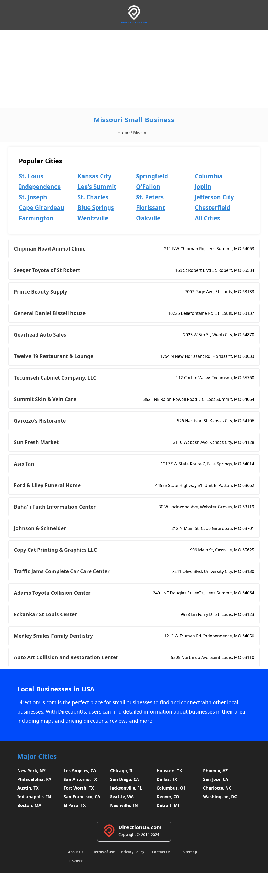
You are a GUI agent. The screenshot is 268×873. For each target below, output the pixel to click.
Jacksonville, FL (126, 788)
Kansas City (94, 176)
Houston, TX (169, 771)
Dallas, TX (167, 779)
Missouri (141, 132)
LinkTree (76, 861)
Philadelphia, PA (34, 779)
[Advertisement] (134, 69)
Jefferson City (214, 197)
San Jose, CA (215, 779)
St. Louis (31, 176)
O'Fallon (148, 187)
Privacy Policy (132, 851)
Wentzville (92, 218)
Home (124, 132)
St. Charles (92, 197)
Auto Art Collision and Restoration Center (66, 657)
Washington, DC (220, 797)
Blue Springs (95, 208)
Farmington (36, 218)
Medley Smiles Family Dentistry (53, 635)
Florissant (150, 208)
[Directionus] (134, 22)
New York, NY (31, 771)
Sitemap (190, 851)
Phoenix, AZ (215, 771)
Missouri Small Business (134, 119)
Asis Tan (24, 463)
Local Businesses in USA (55, 689)
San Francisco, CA (82, 797)
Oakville (148, 218)
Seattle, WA (122, 797)
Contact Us (161, 851)
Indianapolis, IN (34, 797)
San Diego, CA (124, 779)
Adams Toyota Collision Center (52, 592)
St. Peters (150, 197)
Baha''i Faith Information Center (55, 506)
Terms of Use (104, 851)
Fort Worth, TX (79, 788)
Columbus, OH (172, 788)
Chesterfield (212, 208)
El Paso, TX (75, 805)
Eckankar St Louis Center (45, 614)
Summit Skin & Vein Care (45, 399)
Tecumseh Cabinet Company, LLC (55, 377)
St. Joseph (33, 197)
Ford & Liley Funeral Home (47, 485)
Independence (40, 187)
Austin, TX (28, 788)
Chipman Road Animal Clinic (49, 248)
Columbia (209, 176)
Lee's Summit (96, 187)
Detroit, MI (168, 805)
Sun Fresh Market (36, 442)
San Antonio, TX (80, 779)
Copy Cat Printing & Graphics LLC (55, 549)
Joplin (203, 187)
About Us (75, 851)
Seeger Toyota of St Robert (47, 270)
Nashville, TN (124, 805)
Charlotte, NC (217, 788)
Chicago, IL (121, 771)
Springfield (152, 176)
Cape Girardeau (41, 208)
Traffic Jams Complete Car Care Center (62, 571)
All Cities (207, 218)
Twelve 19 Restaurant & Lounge (53, 356)
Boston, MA (29, 805)
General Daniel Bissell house (50, 313)
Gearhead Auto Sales (40, 334)
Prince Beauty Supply (40, 291)
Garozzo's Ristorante (40, 420)
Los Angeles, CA (80, 771)
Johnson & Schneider (40, 528)
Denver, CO (168, 797)
